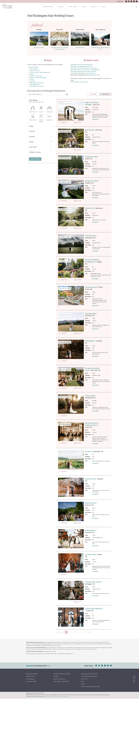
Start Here (120, 1)
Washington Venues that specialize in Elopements (84, 68)
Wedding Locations (32, 673)
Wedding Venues (48, 6)
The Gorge (32, 81)
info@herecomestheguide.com (66, 653)
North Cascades (34, 69)
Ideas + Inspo (73, 6)
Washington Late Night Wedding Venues (81, 66)
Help (82, 681)
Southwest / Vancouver (36, 76)
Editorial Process (59, 678)
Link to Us (84, 678)
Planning (61, 6)
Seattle (31, 74)
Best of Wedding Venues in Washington (55, 647)
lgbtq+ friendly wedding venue (64, 122)
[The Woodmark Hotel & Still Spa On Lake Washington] (59, 39)
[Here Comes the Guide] (6, 5)
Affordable (88, 75)
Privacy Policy (48, 696)
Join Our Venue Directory (89, 676)
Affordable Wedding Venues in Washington (51, 645)
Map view (105, 94)
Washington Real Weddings (50, 651)
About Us (94, 6)
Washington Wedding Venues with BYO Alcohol (83, 73)
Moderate (94, 75)
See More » (95, 119)
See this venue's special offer (79, 122)
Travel (84, 6)
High (98, 75)
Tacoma (32, 79)
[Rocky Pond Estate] (39, 39)
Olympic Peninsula (35, 70)
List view (93, 94)
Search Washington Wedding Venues (52, 642)
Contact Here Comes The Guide (90, 686)
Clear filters (35, 159)
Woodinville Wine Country (36, 86)
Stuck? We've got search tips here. (79, 82)
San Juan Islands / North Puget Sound (40, 72)
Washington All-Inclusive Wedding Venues (82, 64)
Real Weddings (30, 678)
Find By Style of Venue (102, 643)
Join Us (104, 6)
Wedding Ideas (30, 676)
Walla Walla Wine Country (36, 82)
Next (89, 632)
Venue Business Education (89, 673)
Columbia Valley (34, 67)
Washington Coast (35, 84)
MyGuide (56, 676)
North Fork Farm (80, 47)
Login (82, 684)
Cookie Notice (55, 696)
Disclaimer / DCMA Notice (61, 681)
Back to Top (134, 676)
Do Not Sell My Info (64, 696)
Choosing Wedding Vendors (62, 673)
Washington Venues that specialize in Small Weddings (85, 69)
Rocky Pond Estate (39, 47)
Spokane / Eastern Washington (38, 77)
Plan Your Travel (31, 681)
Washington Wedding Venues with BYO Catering (83, 71)
